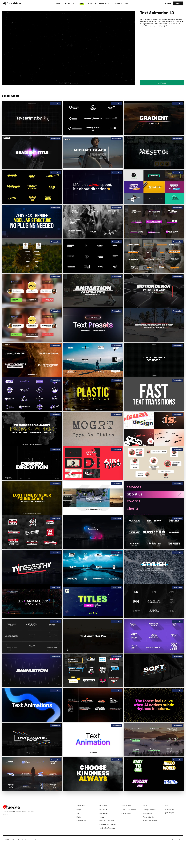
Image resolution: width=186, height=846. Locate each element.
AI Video (67, 3)
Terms (181, 840)
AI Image (58, 3)
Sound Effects (103, 813)
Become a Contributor (128, 810)
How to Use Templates (106, 821)
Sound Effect (81, 821)
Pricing (128, 3)
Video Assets (103, 810)
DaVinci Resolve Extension (107, 824)
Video (78, 813)
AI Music (89, 3)
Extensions (116, 3)
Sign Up (178, 3)
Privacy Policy (147, 813)
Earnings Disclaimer (149, 810)
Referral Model (126, 813)
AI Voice (78, 3)
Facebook (170, 809)
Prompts (102, 817)
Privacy (174, 840)
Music (79, 817)
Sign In (168, 3)
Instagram (170, 813)
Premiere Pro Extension (107, 828)
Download (162, 83)
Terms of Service (148, 817)
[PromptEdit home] (12, 3)
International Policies (150, 821)
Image (79, 810)
